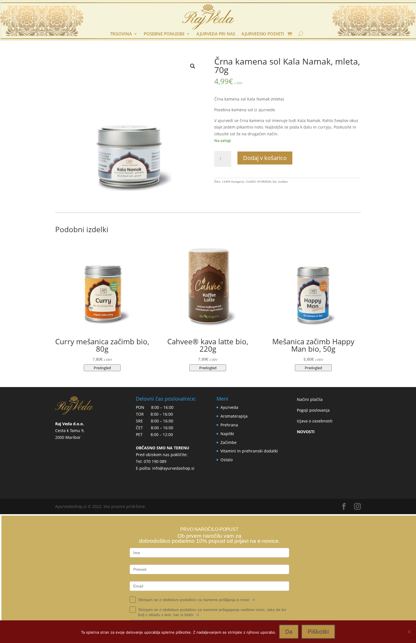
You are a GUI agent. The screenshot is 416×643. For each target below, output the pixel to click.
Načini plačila (310, 399)
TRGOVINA (121, 34)
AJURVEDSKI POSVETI (262, 34)
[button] (193, 66)
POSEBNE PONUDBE (164, 34)
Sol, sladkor (280, 181)
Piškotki (318, 631)
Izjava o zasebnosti (315, 421)
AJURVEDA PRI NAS (215, 34)
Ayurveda (229, 407)
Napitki (227, 433)
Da (288, 631)
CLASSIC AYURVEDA (258, 181)
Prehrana (229, 425)
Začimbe (228, 442)
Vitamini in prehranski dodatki (249, 451)
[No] (409, 632)
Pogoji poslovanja (313, 410)
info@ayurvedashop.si (173, 468)
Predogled (102, 367)
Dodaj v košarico (265, 158)
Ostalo (226, 459)
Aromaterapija (234, 416)
